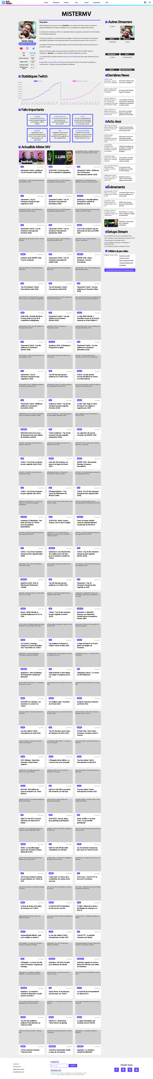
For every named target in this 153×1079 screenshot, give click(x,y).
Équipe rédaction (19, 1072)
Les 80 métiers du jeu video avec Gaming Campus (120, 270)
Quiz (106, 2)
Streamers (56, 2)
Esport (86, 2)
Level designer (122, 265)
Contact (16, 1064)
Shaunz (97, 56)
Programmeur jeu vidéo (124, 256)
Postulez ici (54, 1074)
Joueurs (66, 2)
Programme (96, 2)
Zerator (87, 40)
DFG (42, 59)
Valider (73, 1065)
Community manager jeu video (126, 263)
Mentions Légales (19, 1069)
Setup (46, 2)
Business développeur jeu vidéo (126, 260)
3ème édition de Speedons (57, 62)
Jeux (76, 2)
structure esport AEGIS (70, 56)
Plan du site (17, 1067)
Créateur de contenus (124, 258)
